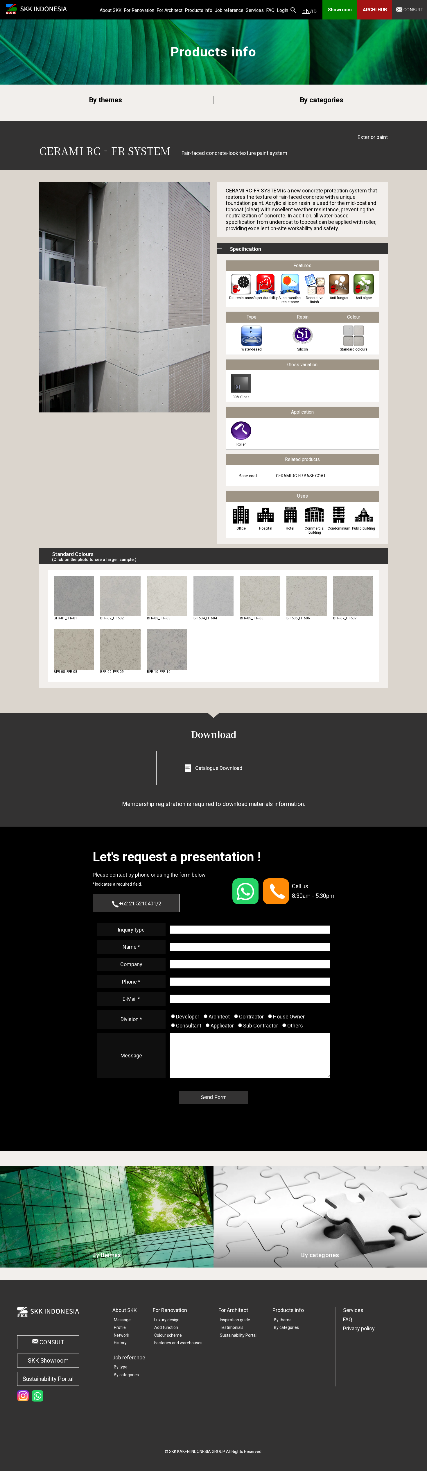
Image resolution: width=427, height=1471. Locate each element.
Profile (120, 1327)
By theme (283, 1320)
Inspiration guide (235, 1320)
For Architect (233, 1310)
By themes (105, 100)
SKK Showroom (48, 1360)
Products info (288, 1310)
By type (121, 1367)
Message (122, 1320)
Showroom (340, 9)
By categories (321, 100)
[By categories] (320, 1264)
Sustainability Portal (48, 1378)
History (120, 1342)
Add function (166, 1327)
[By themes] (107, 1264)
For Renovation (170, 1310)
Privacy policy (359, 1328)
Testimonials (231, 1327)
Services (353, 1310)
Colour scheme (168, 1335)
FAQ (347, 1319)
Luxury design (167, 1320)
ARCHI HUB (375, 9)
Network (121, 1335)
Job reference (128, 1357)
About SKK (124, 1310)
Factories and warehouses (178, 1342)
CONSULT (413, 9)
